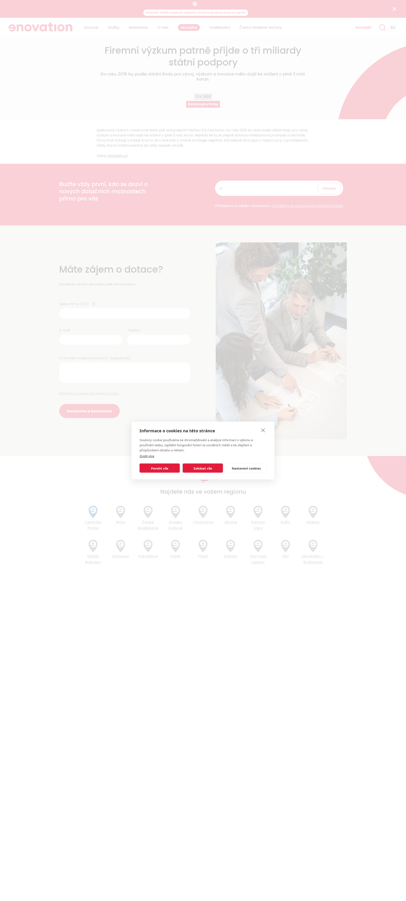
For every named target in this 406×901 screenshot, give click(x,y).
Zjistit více (147, 456)
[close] (263, 430)
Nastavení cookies (246, 468)
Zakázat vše (202, 468)
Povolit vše (159, 468)
